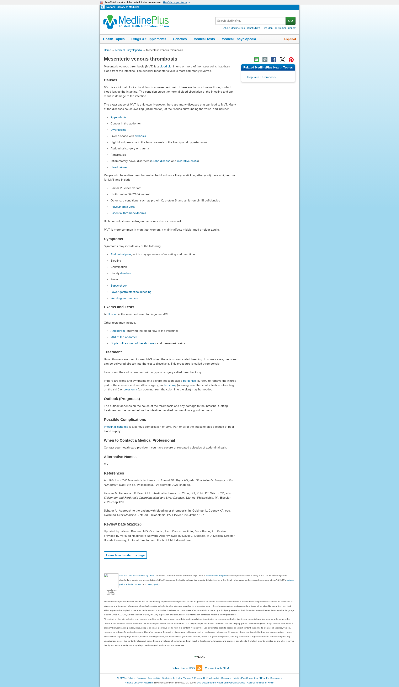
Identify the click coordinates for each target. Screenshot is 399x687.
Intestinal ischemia (116, 426)
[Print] (265, 59)
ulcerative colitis (187, 161)
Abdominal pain (121, 254)
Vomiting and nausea (124, 298)
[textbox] (250, 21)
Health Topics (114, 39)
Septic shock (119, 285)
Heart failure (119, 167)
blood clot (166, 66)
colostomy (130, 389)
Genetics (180, 39)
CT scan (111, 314)
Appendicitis (118, 117)
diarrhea (125, 273)
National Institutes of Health (260, 682)
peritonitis (189, 380)
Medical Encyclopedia (239, 39)
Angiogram (118, 330)
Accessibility (154, 678)
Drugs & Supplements (148, 39)
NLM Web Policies (126, 678)
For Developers (274, 678)
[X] (282, 59)
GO (290, 20)
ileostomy (170, 385)
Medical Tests (204, 39)
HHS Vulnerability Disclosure (217, 678)
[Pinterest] (291, 59)
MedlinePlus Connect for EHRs (249, 678)
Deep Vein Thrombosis (261, 77)
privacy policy (153, 584)
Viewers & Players (192, 678)
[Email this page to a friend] (256, 59)
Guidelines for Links (172, 678)
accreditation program (216, 575)
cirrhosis (140, 136)
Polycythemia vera (123, 206)
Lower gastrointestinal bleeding (131, 291)
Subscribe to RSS (183, 668)
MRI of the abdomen (124, 337)
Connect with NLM (217, 668)
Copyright (142, 678)
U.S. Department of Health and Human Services (221, 682)
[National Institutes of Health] (103, 7)
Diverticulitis (118, 129)
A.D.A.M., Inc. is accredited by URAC (137, 575)
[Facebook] (274, 59)
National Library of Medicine (122, 7)
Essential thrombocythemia (128, 213)
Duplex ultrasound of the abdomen (133, 343)
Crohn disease (160, 161)
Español (290, 39)
